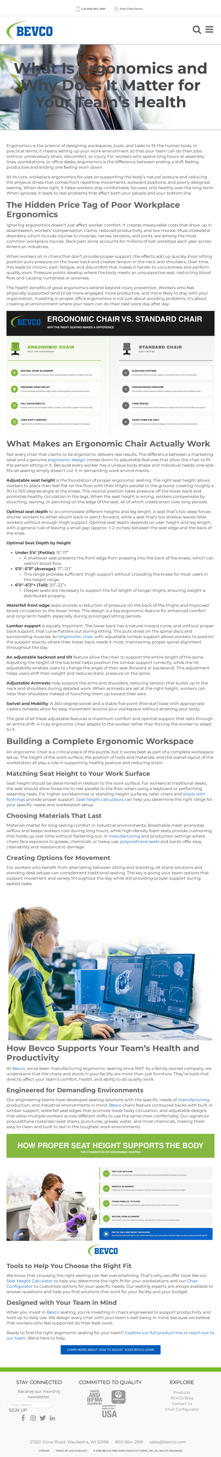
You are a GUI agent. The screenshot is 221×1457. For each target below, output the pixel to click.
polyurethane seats (139, 841)
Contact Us (182, 1404)
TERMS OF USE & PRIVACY (71, 1450)
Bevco (18, 1068)
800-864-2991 (129, 1442)
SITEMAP (44, 1450)
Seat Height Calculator (29, 1280)
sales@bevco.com (168, 1442)
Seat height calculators (99, 799)
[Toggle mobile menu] (210, 29)
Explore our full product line (154, 1332)
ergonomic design (66, 459)
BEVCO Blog (181, 1398)
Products (182, 1392)
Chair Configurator (182, 1409)
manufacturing (124, 836)
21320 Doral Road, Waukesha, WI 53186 (69, 1442)
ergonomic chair (76, 636)
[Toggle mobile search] (197, 29)
